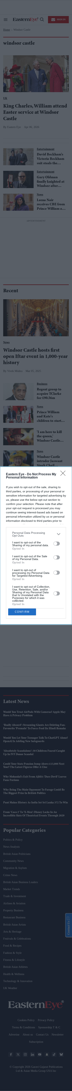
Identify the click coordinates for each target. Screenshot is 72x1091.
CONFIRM (22, 611)
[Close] (64, 474)
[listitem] (36, 534)
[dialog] (36, 546)
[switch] (56, 544)
